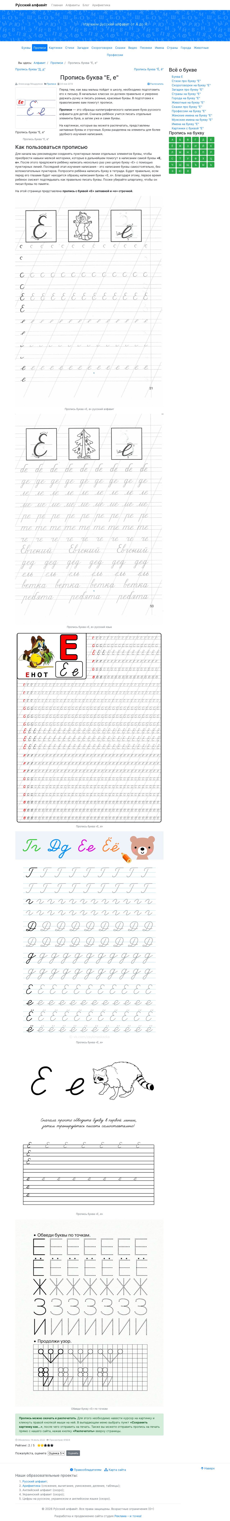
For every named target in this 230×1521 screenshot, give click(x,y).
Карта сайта (117, 1470)
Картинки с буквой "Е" (188, 128)
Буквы (26, 47)
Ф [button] (196, 158)
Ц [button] (211, 158)
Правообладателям (87, 1470)
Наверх (209, 1468)
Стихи (69, 47)
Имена (159, 47)
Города (186, 47)
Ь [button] (211, 164)
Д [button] (203, 139)
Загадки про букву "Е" (187, 89)
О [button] (196, 152)
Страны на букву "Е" (186, 94)
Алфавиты (73, 5)
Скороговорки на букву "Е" (191, 85)
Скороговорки (101, 47)
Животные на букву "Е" (188, 102)
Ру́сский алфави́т (31, 5)
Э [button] (172, 171)
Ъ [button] (196, 164)
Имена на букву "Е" (185, 124)
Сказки (120, 47)
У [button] (188, 158)
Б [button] (180, 139)
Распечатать (157, 83)
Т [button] (180, 158)
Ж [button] (180, 145)
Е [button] (211, 139)
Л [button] (172, 152)
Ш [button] (180, 164)
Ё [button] (172, 145)
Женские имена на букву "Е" (192, 115)
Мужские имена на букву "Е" (192, 119)
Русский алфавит (34, 1481)
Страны (172, 47)
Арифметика (101, 5)
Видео (132, 47)
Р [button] (211, 152)
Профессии (115, 55)
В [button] (188, 139)
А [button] (172, 139)
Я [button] (188, 171)
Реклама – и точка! (127, 1516)
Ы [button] (203, 164)
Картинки (55, 47)
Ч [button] (172, 164)
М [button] (180, 152)
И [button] (196, 145)
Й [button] (203, 145)
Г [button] (195, 139)
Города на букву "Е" (186, 98)
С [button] (172, 158)
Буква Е (177, 76)
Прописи (39, 47)
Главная (57, 5)
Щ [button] (188, 164)
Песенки (146, 47)
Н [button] (188, 152)
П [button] (203, 152)
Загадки (83, 47)
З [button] (188, 145)
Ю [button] (180, 171)
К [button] (211, 145)
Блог (86, 5)
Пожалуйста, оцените (30, 1453)
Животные (201, 47)
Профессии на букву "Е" (189, 111)
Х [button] (203, 158)
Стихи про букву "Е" (186, 81)
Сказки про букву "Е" (187, 107)
